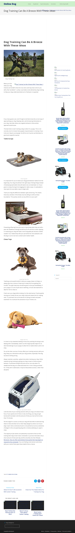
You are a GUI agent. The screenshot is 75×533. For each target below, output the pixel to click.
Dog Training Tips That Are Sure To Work (10, 512)
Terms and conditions (66, 531)
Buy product (63, 128)
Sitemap (59, 531)
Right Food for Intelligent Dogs (61, 75)
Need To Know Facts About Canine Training (23, 512)
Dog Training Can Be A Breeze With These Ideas (60, 10)
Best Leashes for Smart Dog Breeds (62, 70)
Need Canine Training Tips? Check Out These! (38, 513)
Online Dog (10, 3)
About (42, 531)
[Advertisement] (24, 29)
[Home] (39, 10)
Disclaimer (47, 531)
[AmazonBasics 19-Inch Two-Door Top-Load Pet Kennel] (23, 390)
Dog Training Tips (10, 79)
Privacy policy (53, 531)
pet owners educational (11, 474)
